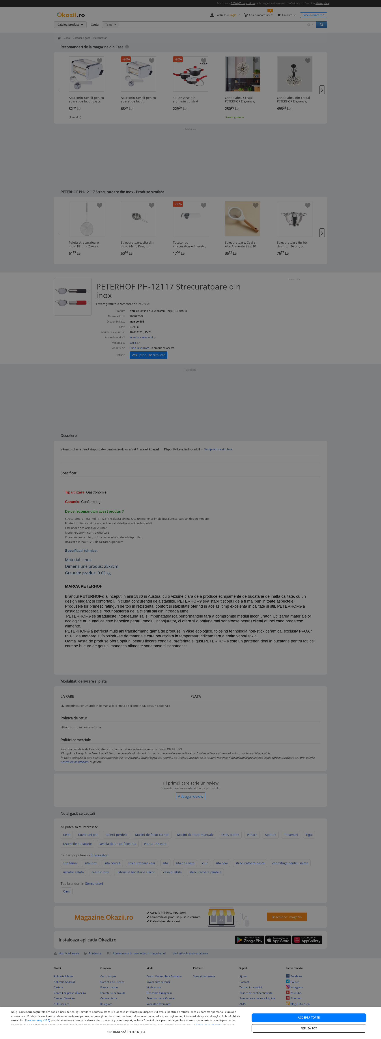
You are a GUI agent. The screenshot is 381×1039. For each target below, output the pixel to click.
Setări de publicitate (209, 1025)
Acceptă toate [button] (309, 1017)
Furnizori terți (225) (37, 1020)
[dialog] (190, 1023)
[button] (127, 1029)
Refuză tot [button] (309, 1028)
